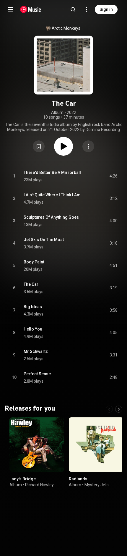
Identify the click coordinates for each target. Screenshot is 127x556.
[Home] (30, 9)
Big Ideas (33, 306)
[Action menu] (88, 146)
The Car (31, 284)
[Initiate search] (73, 9)
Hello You (33, 329)
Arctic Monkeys (66, 28)
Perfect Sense (37, 373)
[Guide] (10, 9)
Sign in (106, 9)
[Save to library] (38, 146)
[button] (39, 146)
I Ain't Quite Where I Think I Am (52, 194)
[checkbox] (113, 176)
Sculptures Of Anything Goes (51, 217)
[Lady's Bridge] (36, 444)
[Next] (118, 409)
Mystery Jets (96, 484)
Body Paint (34, 262)
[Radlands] (96, 444)
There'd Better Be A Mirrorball (52, 172)
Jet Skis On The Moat (44, 239)
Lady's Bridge (22, 479)
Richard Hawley (39, 484)
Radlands (78, 479)
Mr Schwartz (36, 351)
